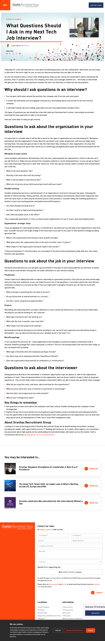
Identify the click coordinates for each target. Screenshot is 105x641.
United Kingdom (43, 607)
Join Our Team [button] (96, 5)
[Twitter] (13, 53)
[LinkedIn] (7, 53)
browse (78, 572)
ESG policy (66, 613)
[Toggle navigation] (5, 5)
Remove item (99, 562)
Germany (40, 610)
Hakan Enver (25, 45)
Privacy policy (68, 610)
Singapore (41, 618)
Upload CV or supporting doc (49, 567)
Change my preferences (74, 630)
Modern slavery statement (73, 618)
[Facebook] (10, 53)
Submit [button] (99, 592)
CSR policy (66, 616)
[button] (91, 468)
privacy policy (54, 584)
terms (64, 584)
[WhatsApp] (16, 53)
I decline (58, 630)
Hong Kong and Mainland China (49, 616)
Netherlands (42, 613)
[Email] (20, 53)
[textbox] (53, 535)
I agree (90, 630)
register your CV (46, 529)
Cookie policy (67, 607)
